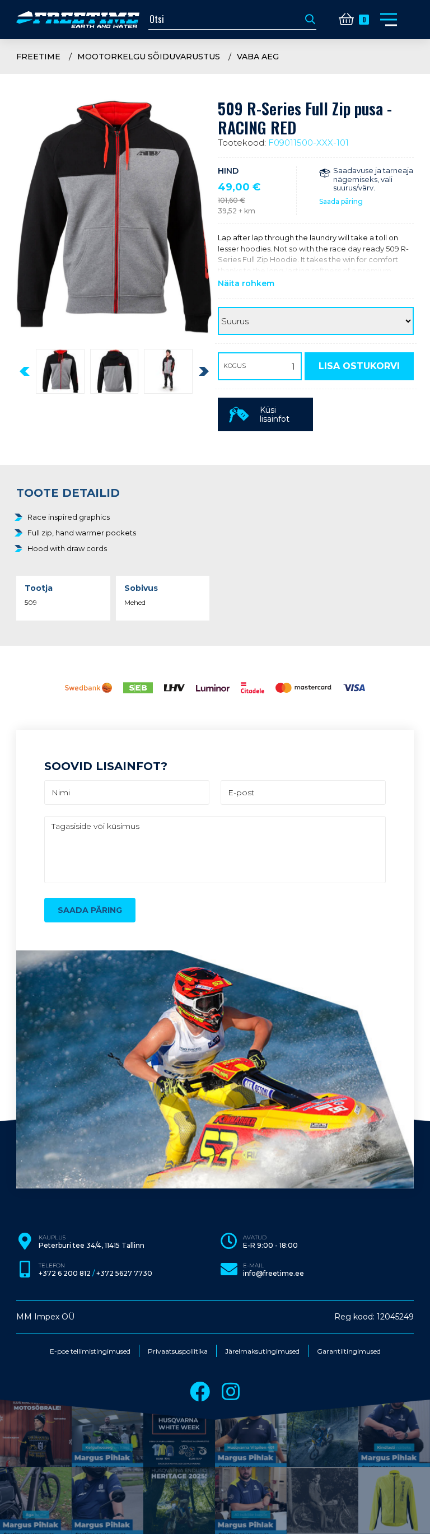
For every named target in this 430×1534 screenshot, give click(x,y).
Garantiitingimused (349, 1351)
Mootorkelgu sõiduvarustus (148, 57)
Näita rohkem (246, 283)
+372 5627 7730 (124, 1273)
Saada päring (341, 201)
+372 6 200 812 (65, 1273)
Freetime (38, 57)
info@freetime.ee (273, 1273)
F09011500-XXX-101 (308, 142)
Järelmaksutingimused (262, 1351)
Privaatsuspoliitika (178, 1351)
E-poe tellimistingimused (90, 1351)
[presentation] (24, 371)
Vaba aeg (258, 57)
